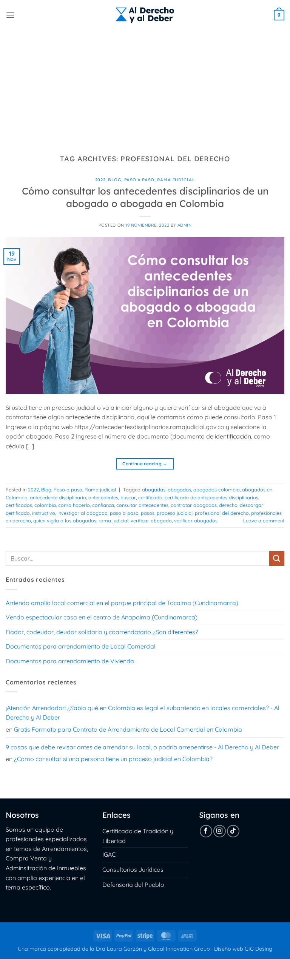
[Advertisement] (145, 87)
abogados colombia (216, 489)
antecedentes (103, 497)
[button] (10, 15)
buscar (128, 497)
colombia (45, 505)
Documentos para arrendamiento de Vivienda (70, 661)
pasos (147, 513)
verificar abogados (196, 520)
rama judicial (113, 520)
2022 (100, 179)
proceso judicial (175, 513)
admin (184, 225)
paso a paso (124, 513)
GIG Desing (258, 948)
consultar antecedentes (142, 505)
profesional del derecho (222, 513)
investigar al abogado (82, 513)
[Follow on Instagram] (219, 831)
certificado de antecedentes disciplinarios (211, 497)
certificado (150, 497)
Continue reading (145, 463)
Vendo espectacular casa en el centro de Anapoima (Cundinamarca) (101, 617)
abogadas (153, 489)
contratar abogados (194, 505)
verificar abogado (151, 520)
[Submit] (276, 558)
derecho (228, 505)
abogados (179, 489)
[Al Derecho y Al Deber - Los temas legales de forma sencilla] (145, 15)
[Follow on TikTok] (233, 831)
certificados (19, 505)
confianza (103, 505)
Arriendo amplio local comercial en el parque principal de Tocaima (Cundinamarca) (122, 603)
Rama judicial (176, 179)
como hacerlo (74, 505)
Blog (114, 179)
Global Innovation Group (179, 948)
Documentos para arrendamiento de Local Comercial (81, 646)
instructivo (43, 513)
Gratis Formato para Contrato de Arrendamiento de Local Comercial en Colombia (128, 729)
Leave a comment (263, 520)
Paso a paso (139, 179)
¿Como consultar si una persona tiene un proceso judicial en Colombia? (113, 759)
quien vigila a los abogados (64, 520)
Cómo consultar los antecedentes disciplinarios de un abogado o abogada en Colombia (145, 197)
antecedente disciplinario (58, 497)
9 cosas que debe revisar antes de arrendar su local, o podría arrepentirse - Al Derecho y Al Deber (142, 747)
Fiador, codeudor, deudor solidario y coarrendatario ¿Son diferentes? (102, 632)
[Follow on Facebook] (206, 831)
